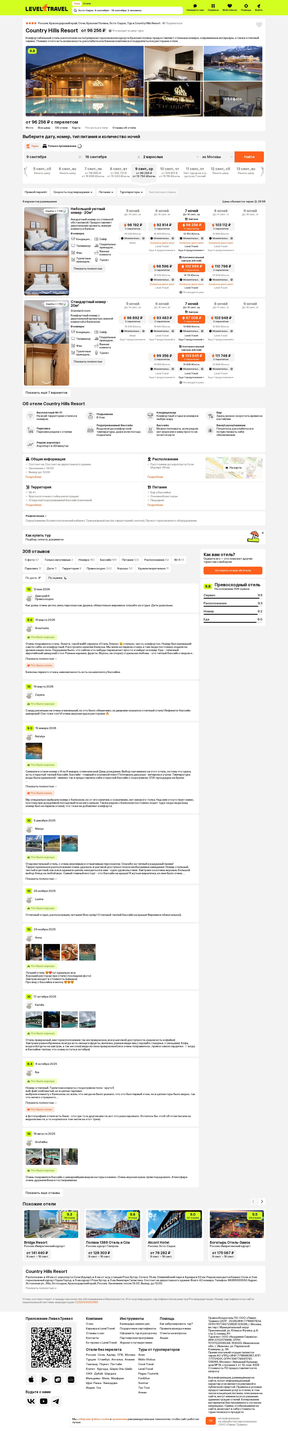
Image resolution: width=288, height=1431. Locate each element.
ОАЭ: (89, 1373)
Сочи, (102, 1354)
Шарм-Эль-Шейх (121, 1369)
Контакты (92, 1338)
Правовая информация (223, 1418)
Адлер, (112, 1354)
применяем (119, 1419)
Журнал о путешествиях (136, 1342)
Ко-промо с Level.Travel (101, 1342)
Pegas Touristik (148, 1373)
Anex (141, 1354)
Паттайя (116, 1364)
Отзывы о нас (95, 1333)
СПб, (120, 1354)
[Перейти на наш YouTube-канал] (43, 1401)
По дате (31, 578)
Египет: (91, 1369)
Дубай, (99, 1373)
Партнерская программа (136, 1338)
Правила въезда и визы (175, 1328)
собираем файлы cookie (93, 1419)
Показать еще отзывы (43, 1193)
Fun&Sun (144, 1378)
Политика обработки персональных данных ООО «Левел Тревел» (232, 1423)
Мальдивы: (93, 1378)
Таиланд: (92, 1364)
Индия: (91, 1387)
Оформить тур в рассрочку (138, 1333)
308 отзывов (36, 551)
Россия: (91, 1354)
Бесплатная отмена (162, 192)
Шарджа (110, 1373)
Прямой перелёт (36, 192)
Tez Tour (144, 1387)
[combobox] (218, 157)
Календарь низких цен (134, 1323)
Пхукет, (105, 1364)
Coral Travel (146, 1364)
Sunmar (143, 1383)
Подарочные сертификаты (138, 1328)
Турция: (91, 1359)
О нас (89, 1323)
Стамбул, (104, 1359)
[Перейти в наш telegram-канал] (56, 1401)
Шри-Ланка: (94, 1383)
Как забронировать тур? (176, 1323)
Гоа (99, 1387)
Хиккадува (110, 1383)
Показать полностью (40, 658)
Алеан (142, 1392)
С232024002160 (86, 1302)
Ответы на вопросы (173, 1333)
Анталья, (117, 1359)
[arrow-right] (253, 1201)
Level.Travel (145, 1369)
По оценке (55, 578)
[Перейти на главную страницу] (47, 7)
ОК (211, 1420)
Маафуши (117, 1378)
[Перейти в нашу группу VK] (31, 1401)
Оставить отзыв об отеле (233, 570)
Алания (130, 1359)
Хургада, (103, 1369)
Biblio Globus (146, 1359)
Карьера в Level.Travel (100, 1328)
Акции (164, 1338)
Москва (130, 1354)
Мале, (106, 1378)
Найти (249, 157)
